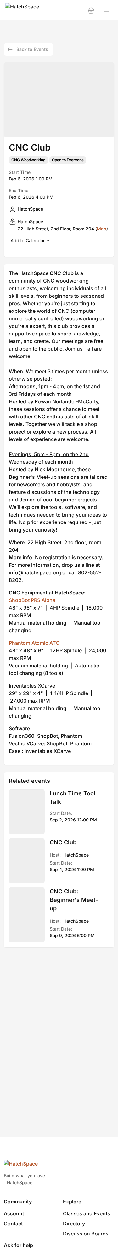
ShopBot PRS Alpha (32, 600)
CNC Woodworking (28, 160)
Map (101, 228)
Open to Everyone (68, 160)
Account (14, 1213)
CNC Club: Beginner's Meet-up (74, 900)
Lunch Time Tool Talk (72, 797)
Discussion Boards (86, 1233)
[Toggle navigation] (106, 10)
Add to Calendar (28, 240)
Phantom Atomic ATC (34, 643)
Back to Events (32, 49)
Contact (13, 1223)
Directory (74, 1223)
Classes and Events (86, 1213)
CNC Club (63, 842)
